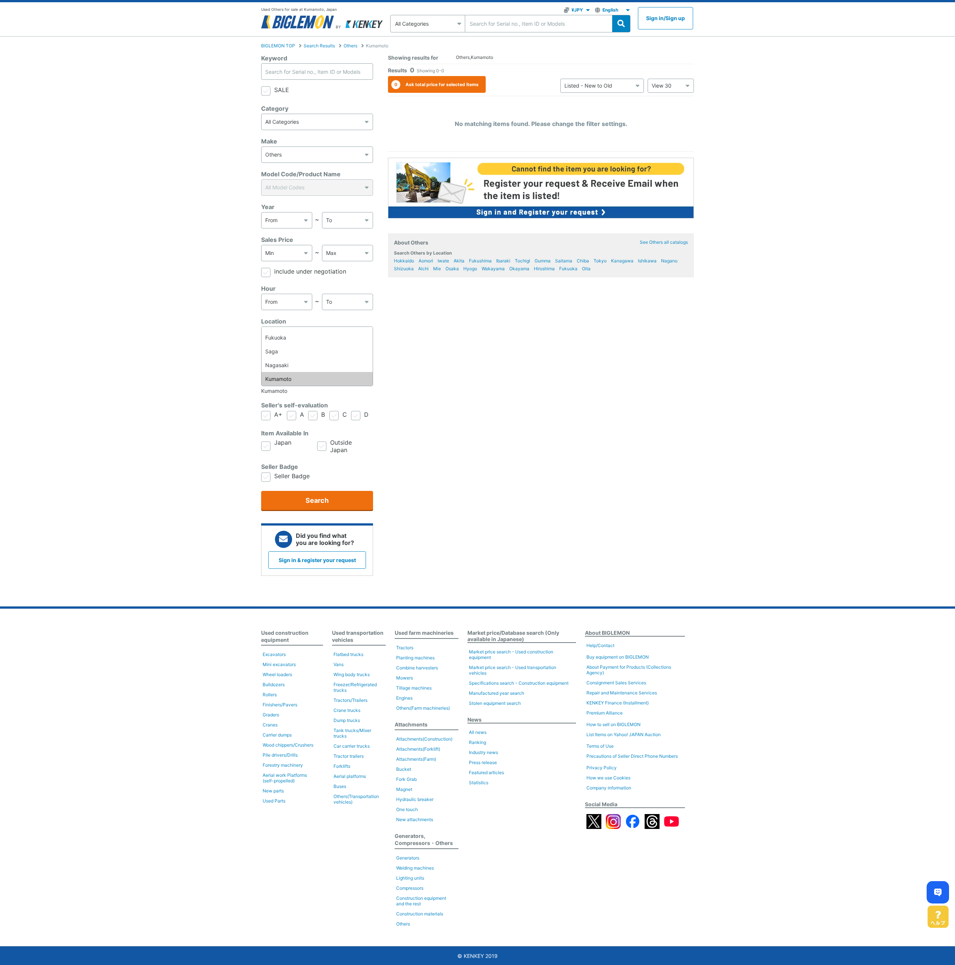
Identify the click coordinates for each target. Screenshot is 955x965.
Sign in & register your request (317, 560)
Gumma (543, 261)
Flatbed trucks (348, 654)
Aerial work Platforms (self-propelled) (285, 777)
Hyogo (470, 268)
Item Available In (285, 433)
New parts (273, 791)
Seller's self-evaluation (294, 405)
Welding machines (415, 868)
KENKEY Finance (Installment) (617, 703)
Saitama (563, 261)
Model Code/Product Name (301, 174)
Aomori (426, 261)
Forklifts (342, 766)
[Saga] (317, 351)
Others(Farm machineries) (423, 708)
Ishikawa (647, 261)
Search (317, 500)
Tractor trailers (349, 756)
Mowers (404, 678)
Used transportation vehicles (357, 636)
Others (350, 45)
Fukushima (480, 261)
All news (477, 732)
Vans (339, 664)
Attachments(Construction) (424, 739)
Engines (404, 698)
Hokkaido (404, 261)
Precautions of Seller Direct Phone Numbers (632, 756)
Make (269, 141)
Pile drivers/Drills (280, 755)
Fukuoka (568, 268)
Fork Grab (406, 779)
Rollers (270, 694)
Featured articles (486, 772)
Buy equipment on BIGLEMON (617, 657)
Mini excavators (279, 664)
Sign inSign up (665, 18)
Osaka (452, 268)
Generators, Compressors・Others (424, 839)
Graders (271, 715)
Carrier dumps (277, 735)
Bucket (403, 769)
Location (273, 321)
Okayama (519, 268)
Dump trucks (347, 720)
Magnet (404, 789)
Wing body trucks (352, 674)
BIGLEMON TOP (278, 45)
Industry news (483, 752)
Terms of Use (600, 746)
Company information (608, 788)
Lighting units (410, 878)
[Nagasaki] (317, 365)
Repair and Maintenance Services (621, 693)
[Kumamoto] (317, 379)
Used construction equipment (285, 636)
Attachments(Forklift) (418, 749)
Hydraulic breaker (414, 799)
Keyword (274, 58)
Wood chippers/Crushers (288, 745)
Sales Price (277, 239)
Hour (268, 288)
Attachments (411, 724)
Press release (483, 762)
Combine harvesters (417, 668)
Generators (407, 858)
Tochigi (522, 261)
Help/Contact (600, 645)
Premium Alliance (604, 713)
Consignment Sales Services (616, 682)
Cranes (270, 725)
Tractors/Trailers (350, 700)
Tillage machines (414, 688)
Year (268, 207)
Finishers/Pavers (280, 704)
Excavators (274, 654)
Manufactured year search (496, 693)
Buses (340, 786)
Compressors (409, 888)
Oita (586, 268)
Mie (437, 268)
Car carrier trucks (352, 746)
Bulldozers (274, 684)
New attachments (414, 819)
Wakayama (493, 268)
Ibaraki (503, 261)
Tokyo (600, 261)
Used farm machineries (424, 633)
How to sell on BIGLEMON (613, 724)
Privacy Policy (601, 767)
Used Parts (274, 801)
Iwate (443, 261)
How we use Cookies (608, 777)
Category (274, 108)
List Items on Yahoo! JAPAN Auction (623, 734)
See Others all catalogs (664, 242)
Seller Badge (279, 466)
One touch (407, 809)
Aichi (423, 268)
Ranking (477, 742)
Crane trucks (347, 710)
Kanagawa (622, 261)
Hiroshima (544, 268)
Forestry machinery (283, 765)
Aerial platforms (350, 776)
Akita (459, 261)
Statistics (478, 782)
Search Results (319, 45)
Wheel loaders (277, 674)
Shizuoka (404, 268)
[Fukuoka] (317, 337)
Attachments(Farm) (416, 759)
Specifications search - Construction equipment (519, 683)
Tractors (404, 647)
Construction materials (419, 914)
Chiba (583, 261)
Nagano (669, 261)
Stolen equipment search (495, 703)
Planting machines (415, 657)
